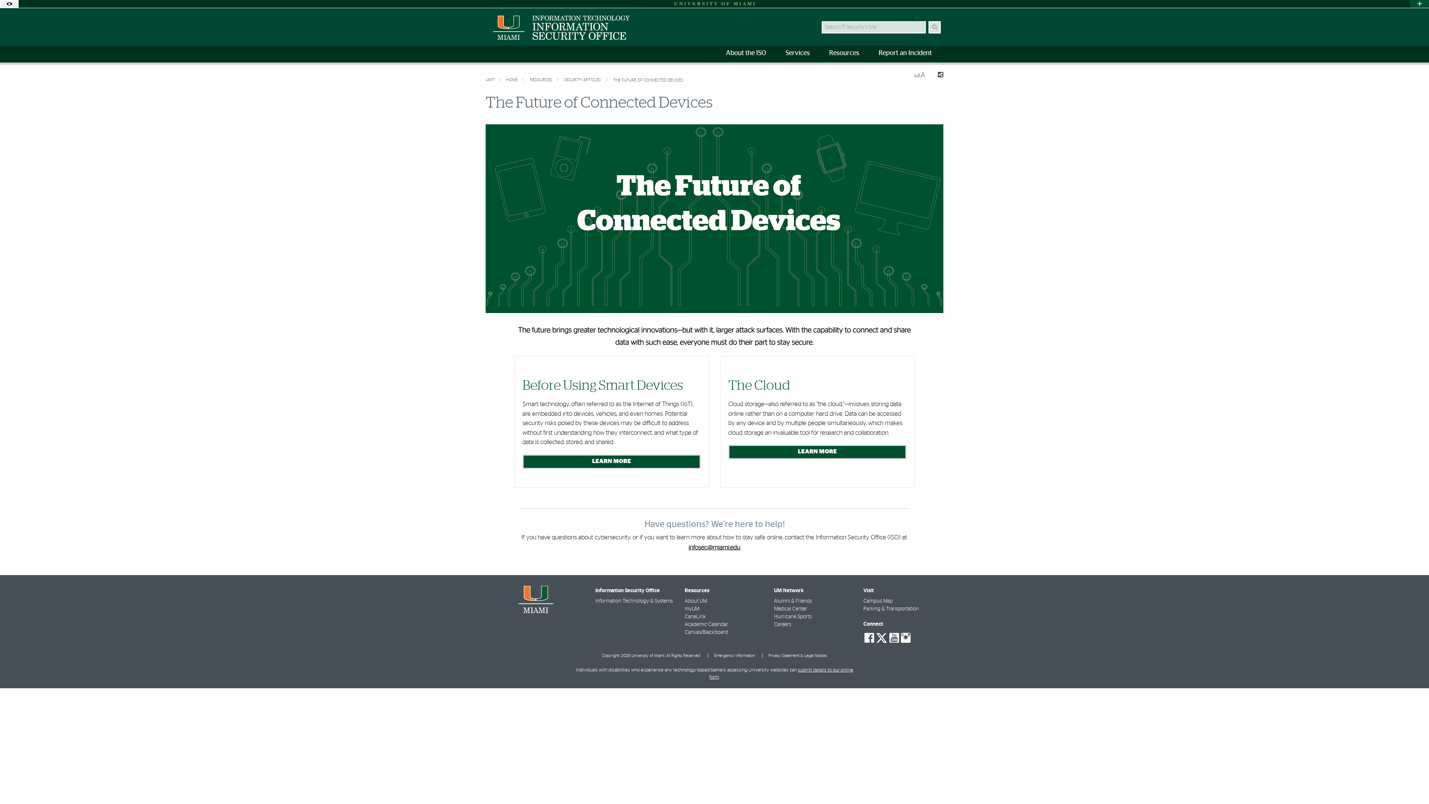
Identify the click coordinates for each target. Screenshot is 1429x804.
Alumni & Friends (793, 601)
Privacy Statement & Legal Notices (797, 656)
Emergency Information (734, 656)
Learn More (611, 461)
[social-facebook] (869, 638)
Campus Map (878, 601)
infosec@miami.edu (714, 548)
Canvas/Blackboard (706, 632)
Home (512, 80)
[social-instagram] (906, 638)
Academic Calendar (706, 624)
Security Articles (583, 80)
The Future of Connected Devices (648, 80)
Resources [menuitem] (844, 53)
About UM (696, 601)
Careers (782, 624)
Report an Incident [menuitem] (905, 53)
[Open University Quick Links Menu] (1419, 4)
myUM (692, 609)
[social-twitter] (882, 637)
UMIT (490, 80)
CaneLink (695, 616)
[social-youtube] (894, 638)
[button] (1413, 783)
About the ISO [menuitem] (746, 53)
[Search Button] (934, 27)
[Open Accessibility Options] (9, 4)
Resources (541, 80)
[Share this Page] (937, 76)
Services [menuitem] (798, 53)
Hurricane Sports (793, 616)
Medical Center (790, 609)
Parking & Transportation (891, 609)
